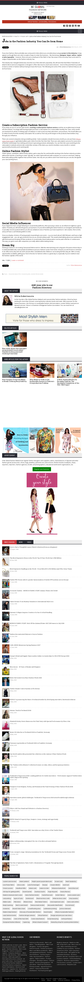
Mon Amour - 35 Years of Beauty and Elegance (25, 667)
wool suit (66, 885)
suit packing (7, 898)
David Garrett (27, 892)
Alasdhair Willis (21, 888)
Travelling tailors (40, 944)
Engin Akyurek (52, 892)
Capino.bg (26, 922)
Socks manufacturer (37, 919)
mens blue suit (73, 888)
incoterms (6, 908)
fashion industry (15, 274)
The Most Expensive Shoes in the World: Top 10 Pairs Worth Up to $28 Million (35, 558)
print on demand (65, 908)
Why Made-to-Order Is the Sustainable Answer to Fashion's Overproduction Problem (42, 381)
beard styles (48, 912)
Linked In (73, 26)
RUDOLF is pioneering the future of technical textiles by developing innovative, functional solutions (42, 699)
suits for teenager (33, 885)
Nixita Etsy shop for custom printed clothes (64, 922)
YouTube (79, 26)
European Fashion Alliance (11, 922)
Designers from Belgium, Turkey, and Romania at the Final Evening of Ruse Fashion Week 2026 (41, 787)
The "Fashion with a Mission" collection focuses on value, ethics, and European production (39, 765)
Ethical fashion (43, 915)
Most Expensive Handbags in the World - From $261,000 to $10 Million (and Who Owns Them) (41, 569)
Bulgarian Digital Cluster (59, 978)
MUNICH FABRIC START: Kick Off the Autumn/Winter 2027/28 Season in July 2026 (37, 623)
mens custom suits (74, 895)
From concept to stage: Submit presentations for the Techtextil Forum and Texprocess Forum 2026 (42, 852)
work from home (37, 274)
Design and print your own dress (61, 915)
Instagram (76, 26)
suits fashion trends (9, 915)
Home (43, 980)
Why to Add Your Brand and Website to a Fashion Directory (29, 808)
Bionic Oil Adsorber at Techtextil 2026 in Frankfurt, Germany (30, 732)
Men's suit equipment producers (41, 951)
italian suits (32, 888)
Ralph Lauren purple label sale (42, 881)
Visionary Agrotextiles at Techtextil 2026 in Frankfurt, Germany (31, 743)
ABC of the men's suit (63, 944)
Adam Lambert (24, 881)
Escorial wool (70, 905)
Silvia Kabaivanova (65, 47)
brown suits (58, 881)
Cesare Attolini (55, 885)
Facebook (64, 26)
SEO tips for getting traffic (11, 892)
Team (54, 980)
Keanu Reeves (65, 892)
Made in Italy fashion (10, 912)
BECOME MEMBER (41, 281)
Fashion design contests (27, 915)
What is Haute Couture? (40, 922)
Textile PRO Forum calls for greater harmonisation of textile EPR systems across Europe (39, 580)
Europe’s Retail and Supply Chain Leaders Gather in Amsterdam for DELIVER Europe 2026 (39, 656)
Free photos (7, 919)
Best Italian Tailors (41, 902)
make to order (44, 888)
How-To (16, 36)
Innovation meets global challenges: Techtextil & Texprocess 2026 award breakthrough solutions (42, 797)
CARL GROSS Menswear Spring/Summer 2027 (25, 645)
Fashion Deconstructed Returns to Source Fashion (26, 634)
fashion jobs (26, 274)
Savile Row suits (47, 895)
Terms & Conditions (64, 980)
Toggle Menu (42, 3)
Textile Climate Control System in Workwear (25, 689)
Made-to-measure (62, 942)
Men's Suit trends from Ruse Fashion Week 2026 (26, 678)
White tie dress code (59, 898)
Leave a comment (17, 260)
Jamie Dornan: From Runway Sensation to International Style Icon (31, 601)
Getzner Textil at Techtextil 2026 (20, 710)
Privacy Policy (76, 980)
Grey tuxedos (73, 898)
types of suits (18, 898)
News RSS (48, 978)
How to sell (24, 36)
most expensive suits (57, 902)
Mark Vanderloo (71, 881)
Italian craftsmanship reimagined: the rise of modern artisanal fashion (33, 841)
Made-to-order (74, 942)
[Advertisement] (42, 404)
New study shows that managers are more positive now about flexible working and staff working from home (14, 351)
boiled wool (29, 898)
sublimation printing (50, 908)
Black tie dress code (43, 898)
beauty (45, 885)
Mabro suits (7, 902)
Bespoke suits (71, 964)
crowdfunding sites (34, 908)
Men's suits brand (21, 905)
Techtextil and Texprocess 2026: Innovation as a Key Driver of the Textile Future (36, 830)
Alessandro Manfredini (55, 905)
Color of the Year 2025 (21, 919)
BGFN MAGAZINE (7, 36)
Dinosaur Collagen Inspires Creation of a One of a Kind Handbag (31, 612)
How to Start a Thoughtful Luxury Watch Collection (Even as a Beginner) (33, 547)
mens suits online (73, 902)
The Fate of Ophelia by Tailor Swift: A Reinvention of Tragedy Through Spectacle (36, 863)
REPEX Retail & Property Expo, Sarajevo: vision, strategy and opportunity (34, 819)
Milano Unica (28, 902)
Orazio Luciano (8, 888)
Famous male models (37, 905)
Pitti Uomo (17, 902)
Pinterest (70, 26)
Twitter (67, 26)
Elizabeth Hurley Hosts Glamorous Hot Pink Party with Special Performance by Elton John (40, 721)
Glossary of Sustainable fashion (30, 912)
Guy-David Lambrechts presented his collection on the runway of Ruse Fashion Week (38, 754)
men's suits (18, 945)
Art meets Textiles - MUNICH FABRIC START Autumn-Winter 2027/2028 (33, 591)
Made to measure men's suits (12, 895)
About (49, 980)
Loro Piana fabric (8, 885)
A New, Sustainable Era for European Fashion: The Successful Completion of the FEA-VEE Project (68, 382)
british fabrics (60, 895)
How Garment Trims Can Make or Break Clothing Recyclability (14, 380)
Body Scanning (8, 905)
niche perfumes (66, 919)
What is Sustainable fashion (64, 912)
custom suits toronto (9, 881)
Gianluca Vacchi (40, 892)
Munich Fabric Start (19, 908)
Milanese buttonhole (58, 888)
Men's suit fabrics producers (39, 950)
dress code (20, 885)
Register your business (41, 469)
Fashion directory (12, 949)
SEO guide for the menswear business (68, 953)
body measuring (53, 919)
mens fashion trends (32, 895)
